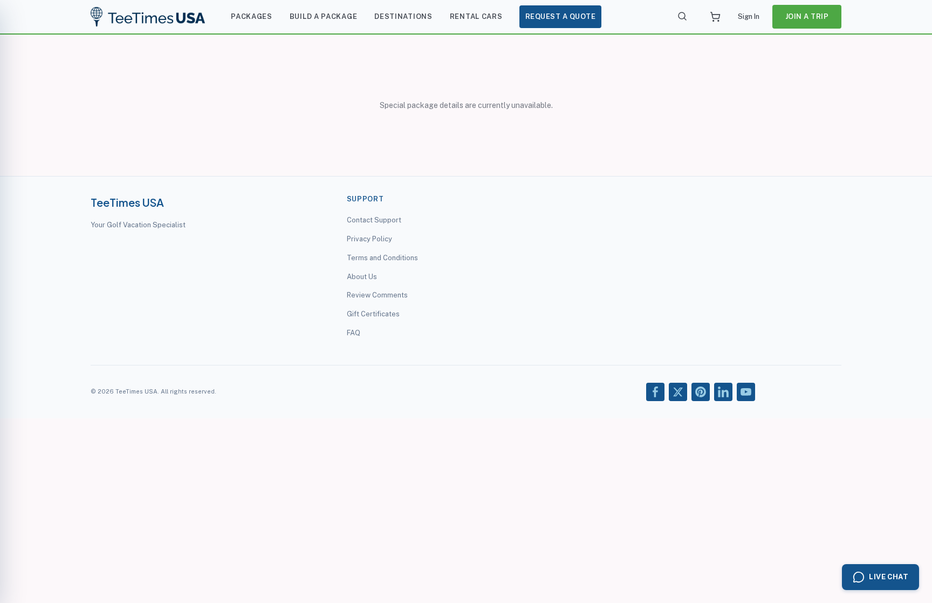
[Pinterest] (700, 392)
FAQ (353, 333)
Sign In (748, 16)
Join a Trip (807, 16)
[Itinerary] (715, 16)
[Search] (683, 16)
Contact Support (374, 220)
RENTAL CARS (476, 16)
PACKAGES (251, 16)
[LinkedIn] (723, 392)
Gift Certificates (373, 314)
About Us (362, 277)
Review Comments (377, 295)
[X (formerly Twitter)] (678, 392)
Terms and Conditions (382, 258)
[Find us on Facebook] (655, 392)
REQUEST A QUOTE (560, 16)
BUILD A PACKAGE (324, 16)
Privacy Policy (369, 239)
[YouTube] (746, 392)
